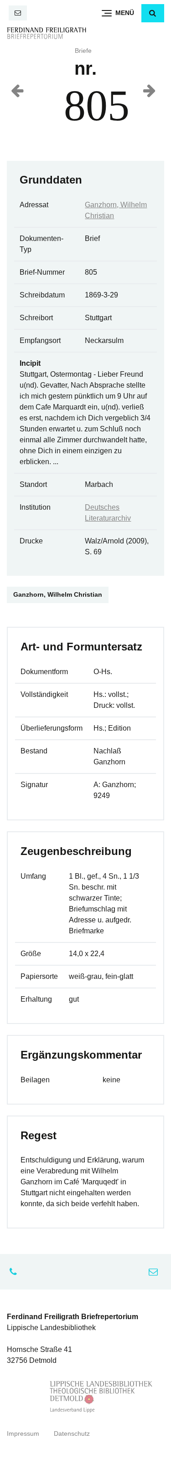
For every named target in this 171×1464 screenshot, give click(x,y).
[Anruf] (15, 1272)
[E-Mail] (18, 12)
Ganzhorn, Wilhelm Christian (57, 594)
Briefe (83, 50)
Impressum (23, 1433)
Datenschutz (72, 1433)
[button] (152, 13)
